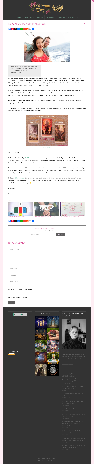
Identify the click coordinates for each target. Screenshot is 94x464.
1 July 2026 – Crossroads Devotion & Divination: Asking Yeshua (73, 446)
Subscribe (60, 234)
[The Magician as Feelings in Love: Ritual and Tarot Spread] (53, 358)
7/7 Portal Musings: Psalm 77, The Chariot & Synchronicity (72, 432)
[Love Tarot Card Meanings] (53, 346)
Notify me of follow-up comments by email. (20, 289)
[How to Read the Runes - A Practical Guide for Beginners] (53, 334)
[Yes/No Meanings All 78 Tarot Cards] (41, 322)
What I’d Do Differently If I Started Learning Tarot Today (73, 387)
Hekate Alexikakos (69, 408)
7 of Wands (28, 158)
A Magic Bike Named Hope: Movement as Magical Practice (71, 380)
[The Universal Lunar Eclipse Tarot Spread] (53, 370)
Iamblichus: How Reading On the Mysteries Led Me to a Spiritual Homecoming (72, 423)
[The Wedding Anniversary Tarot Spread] (72, 209)
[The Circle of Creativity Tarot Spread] (20, 209)
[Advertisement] (21, 334)
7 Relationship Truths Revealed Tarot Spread (44, 216)
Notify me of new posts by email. (17, 297)
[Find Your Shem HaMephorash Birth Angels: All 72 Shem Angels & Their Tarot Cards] (41, 334)
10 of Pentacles (20, 178)
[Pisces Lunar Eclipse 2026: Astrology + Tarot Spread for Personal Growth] (53, 322)
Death (17, 168)
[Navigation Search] (77, 17)
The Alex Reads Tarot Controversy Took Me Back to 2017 (73, 402)
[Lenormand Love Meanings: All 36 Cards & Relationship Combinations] (41, 346)
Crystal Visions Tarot (47, 147)
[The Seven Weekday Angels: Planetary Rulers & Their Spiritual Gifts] (41, 358)
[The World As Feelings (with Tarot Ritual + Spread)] (41, 370)
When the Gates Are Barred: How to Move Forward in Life (73, 415)
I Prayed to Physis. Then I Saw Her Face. (72, 394)
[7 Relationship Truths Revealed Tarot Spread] (46, 209)
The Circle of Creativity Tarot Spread (16, 216)
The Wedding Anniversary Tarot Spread (69, 216)
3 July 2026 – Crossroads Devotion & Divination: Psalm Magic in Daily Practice (73, 439)
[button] (92, 1)
